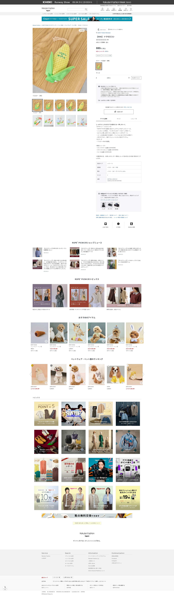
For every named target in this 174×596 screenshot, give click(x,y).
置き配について (113, 215)
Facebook (114, 558)
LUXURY (44, 558)
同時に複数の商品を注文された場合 (104, 217)
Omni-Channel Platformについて (96, 570)
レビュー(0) (134, 118)
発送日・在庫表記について (102, 215)
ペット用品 (60, 25)
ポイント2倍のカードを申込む (96, 585)
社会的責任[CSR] (75, 591)
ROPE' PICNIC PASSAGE (104, 33)
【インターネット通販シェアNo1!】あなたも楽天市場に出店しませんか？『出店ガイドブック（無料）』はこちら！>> (79, 581)
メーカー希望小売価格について (121, 217)
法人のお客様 (91, 565)
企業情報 (44, 591)
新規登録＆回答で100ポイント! (108, 5)
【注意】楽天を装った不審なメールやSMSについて (87, 523)
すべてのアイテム (69, 565)
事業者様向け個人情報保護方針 (63, 591)
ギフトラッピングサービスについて (109, 200)
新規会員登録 (115, 556)
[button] (60, 60)
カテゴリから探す (69, 561)
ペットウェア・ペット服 (70, 25)
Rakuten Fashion (36, 25)
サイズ (118, 118)
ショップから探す (69, 558)
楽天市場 (129, 5)
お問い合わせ (91, 563)
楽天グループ (121, 5)
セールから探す (69, 563)
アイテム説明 (103, 118)
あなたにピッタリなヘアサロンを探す (50, 585)
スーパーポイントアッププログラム (97, 556)
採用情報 (83, 591)
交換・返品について (123, 215)
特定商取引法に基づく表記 (94, 568)
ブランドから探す (69, 556)
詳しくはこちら (128, 107)
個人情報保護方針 (51, 591)
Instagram (114, 560)
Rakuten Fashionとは (93, 558)
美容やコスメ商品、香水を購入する (75, 585)
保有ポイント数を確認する (119, 585)
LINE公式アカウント (117, 563)
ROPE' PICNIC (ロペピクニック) (49, 25)
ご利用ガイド (91, 561)
